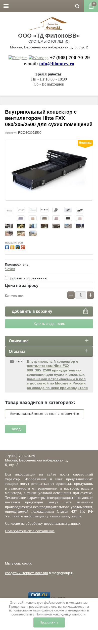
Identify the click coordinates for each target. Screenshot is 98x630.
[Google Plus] (23, 246)
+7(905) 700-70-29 (20, 456)
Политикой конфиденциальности (60, 614)
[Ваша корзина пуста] (91, 6)
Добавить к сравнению (28, 278)
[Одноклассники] (13, 246)
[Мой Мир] (18, 246)
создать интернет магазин (26, 573)
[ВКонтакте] (7, 246)
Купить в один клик (49, 324)
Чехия (10, 269)
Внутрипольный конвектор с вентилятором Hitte (44, 414)
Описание (19, 341)
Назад (16, 429)
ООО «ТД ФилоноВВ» (49, 35)
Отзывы (17, 351)
